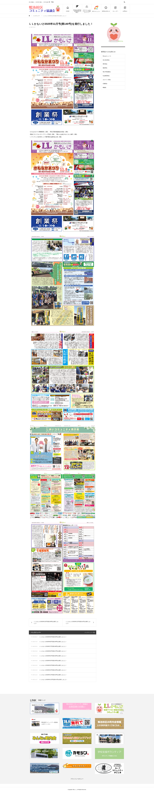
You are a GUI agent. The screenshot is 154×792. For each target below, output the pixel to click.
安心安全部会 (106, 60)
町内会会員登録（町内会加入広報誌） (77, 11)
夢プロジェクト (96, 11)
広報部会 (105, 83)
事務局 (104, 87)
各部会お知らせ (106, 11)
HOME (67, 11)
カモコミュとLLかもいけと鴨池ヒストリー (87, 11)
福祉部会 (105, 67)
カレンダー (115, 11)
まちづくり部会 (107, 79)
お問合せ (125, 11)
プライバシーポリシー (77, 779)
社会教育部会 (106, 75)
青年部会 (105, 64)
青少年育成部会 (107, 71)
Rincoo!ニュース (107, 56)
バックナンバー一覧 (90, 632)
